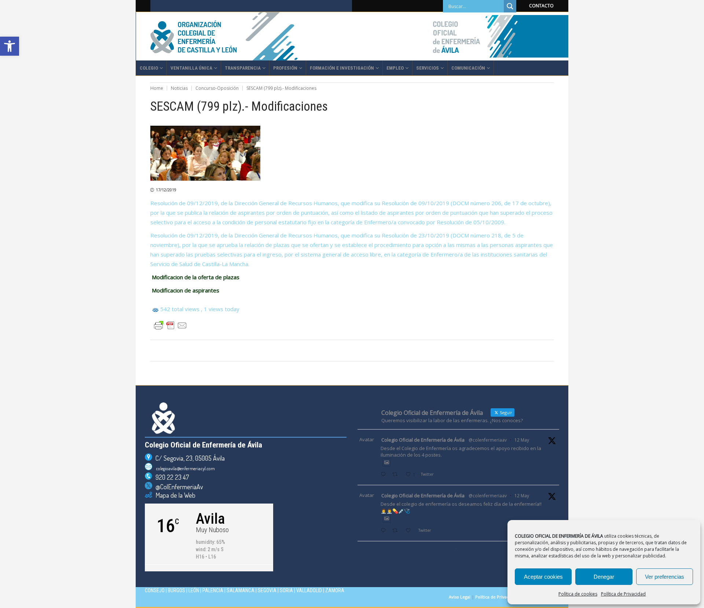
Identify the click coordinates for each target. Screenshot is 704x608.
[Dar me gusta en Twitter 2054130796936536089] (410, 530)
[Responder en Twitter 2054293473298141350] (384, 474)
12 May (521, 440)
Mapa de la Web (173, 495)
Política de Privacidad (623, 594)
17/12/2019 (166, 189)
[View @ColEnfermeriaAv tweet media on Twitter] (386, 462)
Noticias (179, 88)
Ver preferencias (664, 577)
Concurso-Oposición (217, 88)
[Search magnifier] (510, 6)
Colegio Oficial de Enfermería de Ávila (423, 439)
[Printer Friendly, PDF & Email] (170, 325)
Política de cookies (577, 594)
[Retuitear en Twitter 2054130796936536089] (396, 530)
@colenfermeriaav (488, 440)
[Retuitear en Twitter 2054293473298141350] (396, 474)
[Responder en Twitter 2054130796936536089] (384, 530)
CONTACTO (541, 6)
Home (156, 88)
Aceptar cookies (543, 577)
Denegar (604, 577)
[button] (9, 46)
